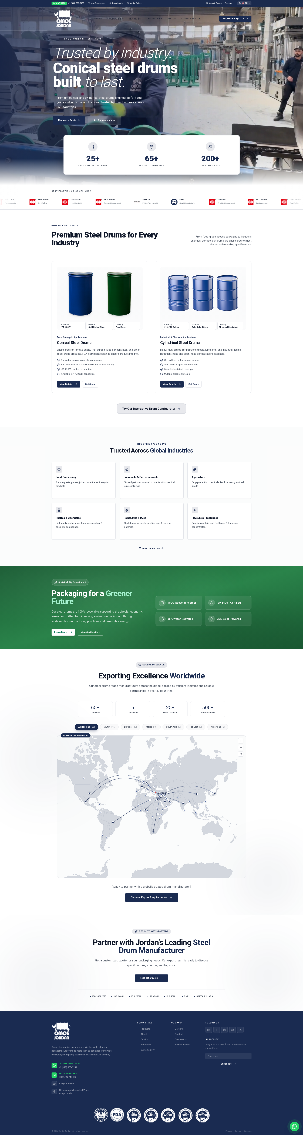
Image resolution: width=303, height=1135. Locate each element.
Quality (172, 18)
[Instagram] (224, 1030)
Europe (130, 727)
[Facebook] (216, 1030)
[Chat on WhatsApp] (294, 1126)
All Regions (86, 727)
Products (114, 18)
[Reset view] (240, 754)
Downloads (117, 3)
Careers (228, 3)
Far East (196, 727)
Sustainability (190, 18)
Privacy (228, 1131)
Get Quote (90, 384)
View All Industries (149, 548)
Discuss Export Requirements (149, 897)
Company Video (106, 120)
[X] (240, 1030)
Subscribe (226, 1063)
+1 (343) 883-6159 (70, 3)
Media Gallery (136, 3)
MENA (109, 727)
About (98, 18)
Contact (179, 1034)
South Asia (173, 727)
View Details (66, 384)
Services (134, 18)
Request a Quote (233, 18)
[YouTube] (232, 1030)
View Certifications (90, 632)
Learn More (60, 632)
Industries (155, 18)
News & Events (215, 3)
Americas (218, 727)
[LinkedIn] (209, 1030)
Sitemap (247, 1131)
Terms (238, 1131)
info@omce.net (98, 3)
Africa (151, 727)
